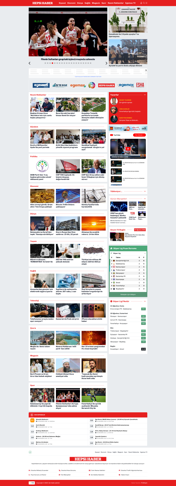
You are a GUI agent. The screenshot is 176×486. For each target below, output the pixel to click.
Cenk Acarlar (124, 109)
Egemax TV (130, 3)
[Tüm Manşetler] (145, 199)
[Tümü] (145, 95)
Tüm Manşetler (66, 475)
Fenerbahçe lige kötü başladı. (130, 111)
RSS (32, 483)
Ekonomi (71, 3)
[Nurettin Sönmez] (114, 119)
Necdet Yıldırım (125, 100)
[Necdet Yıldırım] (114, 101)
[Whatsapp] (30, 452)
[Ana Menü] (146, 3)
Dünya (80, 3)
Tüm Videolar (139, 135)
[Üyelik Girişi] (141, 3)
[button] (30, 63)
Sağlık (87, 3)
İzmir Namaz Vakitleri (98, 470)
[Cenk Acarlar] (114, 110)
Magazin (96, 3)
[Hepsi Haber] (43, 3)
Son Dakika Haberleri (97, 475)
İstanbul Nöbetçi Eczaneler (39, 470)
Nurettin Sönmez (125, 118)
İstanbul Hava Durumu (68, 470)
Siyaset (62, 3)
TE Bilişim (144, 483)
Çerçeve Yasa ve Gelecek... (129, 120)
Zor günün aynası (125, 102)
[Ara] (144, 3)
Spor (104, 3)
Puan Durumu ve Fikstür (38, 475)
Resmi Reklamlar (116, 3)
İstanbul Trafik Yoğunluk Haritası (131, 470)
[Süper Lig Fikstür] (145, 301)
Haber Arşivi (125, 475)
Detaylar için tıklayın (128, 294)
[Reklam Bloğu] (88, 85)
